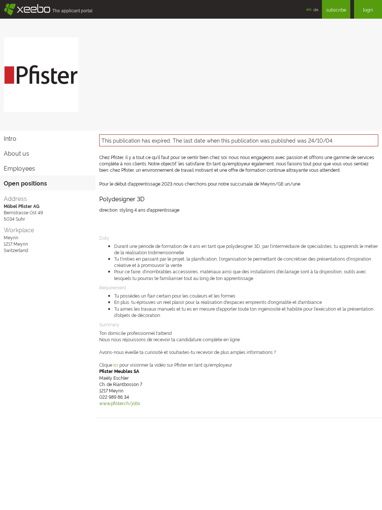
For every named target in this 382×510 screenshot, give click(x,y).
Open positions (25, 183)
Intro (10, 138)
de (315, 9)
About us (16, 153)
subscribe (336, 9)
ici (115, 364)
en (308, 9)
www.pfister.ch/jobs (119, 403)
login (368, 9)
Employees (19, 168)
